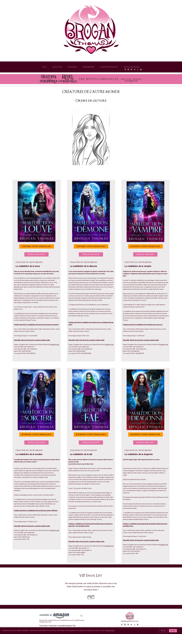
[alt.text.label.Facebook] (125, 69)
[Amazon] (141, 69)
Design (70, 344)
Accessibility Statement (65, 625)
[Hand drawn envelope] (91, 596)
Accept (173, 630)
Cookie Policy (53, 625)
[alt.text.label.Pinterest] (131, 69)
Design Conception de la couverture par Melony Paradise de (32, 344)
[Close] (179, 630)
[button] (91, 137)
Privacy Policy (43, 625)
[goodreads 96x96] (138, 69)
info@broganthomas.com (129, 621)
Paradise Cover (54, 344)
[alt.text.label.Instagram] (128, 69)
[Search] (81, 616)
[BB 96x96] (135, 69)
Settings (163, 630)
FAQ (74, 625)
